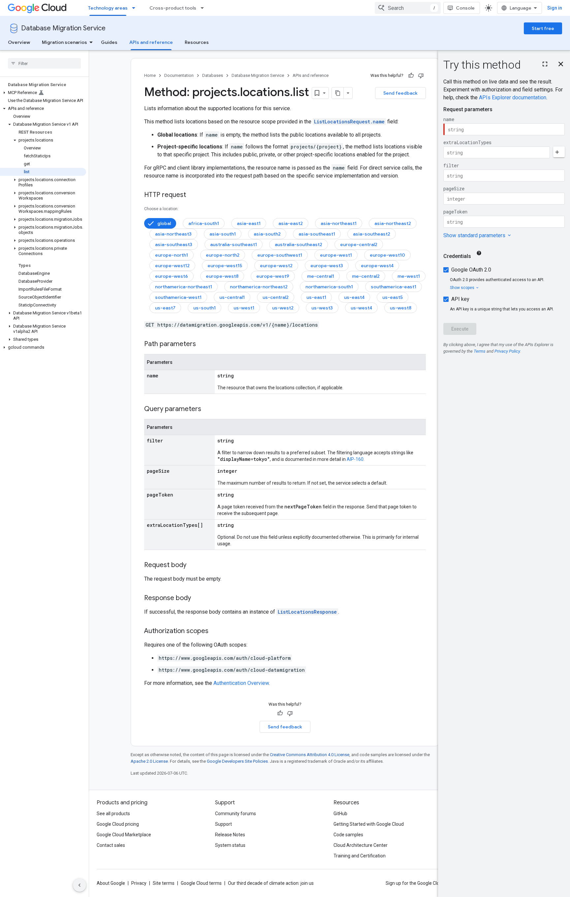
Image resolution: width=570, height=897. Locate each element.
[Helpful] (411, 75)
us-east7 (165, 308)
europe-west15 (224, 266)
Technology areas (108, 8)
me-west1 (408, 276)
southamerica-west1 (178, 297)
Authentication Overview (241, 683)
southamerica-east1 (393, 287)
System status (230, 845)
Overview (19, 42)
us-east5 (392, 297)
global (164, 223)
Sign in (554, 8)
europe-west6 (171, 276)
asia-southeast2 (371, 234)
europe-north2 (222, 255)
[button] (43, 93)
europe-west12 (172, 266)
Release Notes (230, 834)
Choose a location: (161, 209)
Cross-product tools (172, 8)
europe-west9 (272, 276)
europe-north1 (171, 255)
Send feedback (400, 93)
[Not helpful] (421, 75)
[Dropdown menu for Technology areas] (135, 8)
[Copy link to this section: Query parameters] (207, 409)
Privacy (138, 883)
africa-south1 (203, 223)
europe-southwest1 (279, 255)
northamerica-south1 (329, 287)
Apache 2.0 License (149, 761)
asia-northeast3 (173, 234)
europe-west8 (222, 276)
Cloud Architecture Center (360, 845)
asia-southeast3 (173, 244)
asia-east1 (249, 223)
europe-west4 (377, 266)
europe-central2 (358, 244)
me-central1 (320, 276)
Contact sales (111, 845)
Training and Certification (359, 855)
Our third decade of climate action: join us (271, 883)
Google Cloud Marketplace (124, 834)
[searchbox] (44, 63)
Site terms (163, 883)
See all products (113, 813)
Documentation (179, 75)
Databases (212, 75)
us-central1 (232, 297)
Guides (109, 42)
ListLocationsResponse (307, 612)
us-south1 (204, 308)
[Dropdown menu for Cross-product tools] (204, 8)
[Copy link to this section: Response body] (197, 598)
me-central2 (366, 276)
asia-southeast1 (317, 234)
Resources (197, 42)
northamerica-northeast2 (259, 287)
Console (465, 8)
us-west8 (400, 308)
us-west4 (361, 308)
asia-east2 (290, 223)
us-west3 (322, 308)
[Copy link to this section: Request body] (193, 565)
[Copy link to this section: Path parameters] (202, 344)
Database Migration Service (63, 28)
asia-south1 (222, 234)
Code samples (348, 834)
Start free (543, 28)
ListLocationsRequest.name (349, 121)
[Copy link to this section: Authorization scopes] (215, 631)
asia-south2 (267, 234)
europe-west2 (276, 266)
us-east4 (354, 297)
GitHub (340, 813)
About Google (111, 883)
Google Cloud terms (201, 883)
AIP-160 (355, 459)
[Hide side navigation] (79, 885)
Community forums (235, 813)
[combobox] (408, 8)
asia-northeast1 (339, 223)
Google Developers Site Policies (237, 761)
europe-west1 (336, 255)
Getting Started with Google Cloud (368, 824)
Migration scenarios (64, 42)
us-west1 (244, 308)
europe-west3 (326, 266)
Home (150, 75)
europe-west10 (387, 255)
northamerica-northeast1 (183, 287)
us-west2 (283, 308)
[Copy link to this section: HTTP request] (192, 195)
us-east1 (316, 297)
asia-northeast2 (392, 223)
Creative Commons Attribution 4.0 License (309, 754)
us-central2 (276, 297)
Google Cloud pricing (118, 824)
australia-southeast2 (298, 244)
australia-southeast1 (233, 244)
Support (223, 824)
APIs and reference (151, 42)
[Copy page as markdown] (338, 93)
